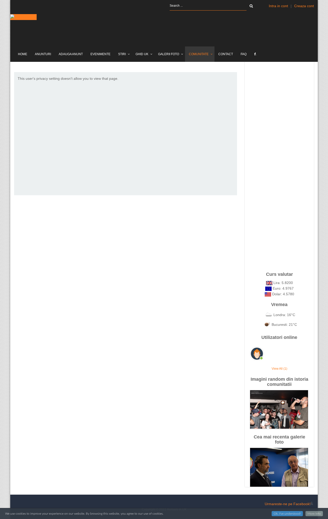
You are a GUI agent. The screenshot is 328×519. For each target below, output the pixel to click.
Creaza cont (304, 6)
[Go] (251, 6)
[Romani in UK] (23, 17)
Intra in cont (278, 6)
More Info (314, 513)
